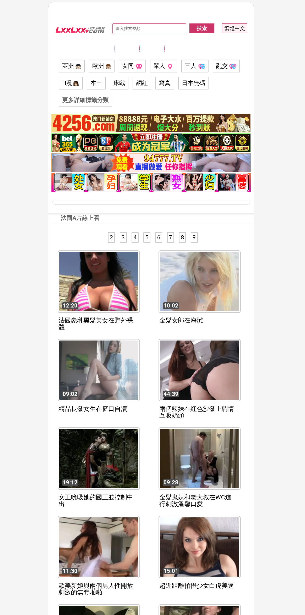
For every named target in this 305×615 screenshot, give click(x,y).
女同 (128, 65)
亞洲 (68, 65)
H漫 (67, 83)
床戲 (119, 83)
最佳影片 (177, 48)
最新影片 (152, 48)
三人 (191, 65)
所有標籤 (127, 48)
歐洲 (98, 65)
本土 (96, 83)
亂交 (222, 65)
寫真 (165, 83)
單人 (160, 65)
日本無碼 (193, 83)
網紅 (142, 83)
